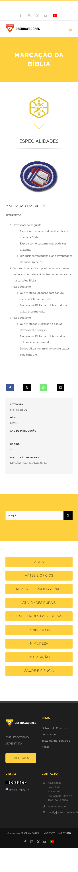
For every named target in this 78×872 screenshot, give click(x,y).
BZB (68, 833)
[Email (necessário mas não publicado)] (60, 387)
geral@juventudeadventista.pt (60, 812)
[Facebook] (10, 387)
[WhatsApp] (43, 387)
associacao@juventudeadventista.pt (39, 7)
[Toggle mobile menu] (71, 31)
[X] (27, 387)
